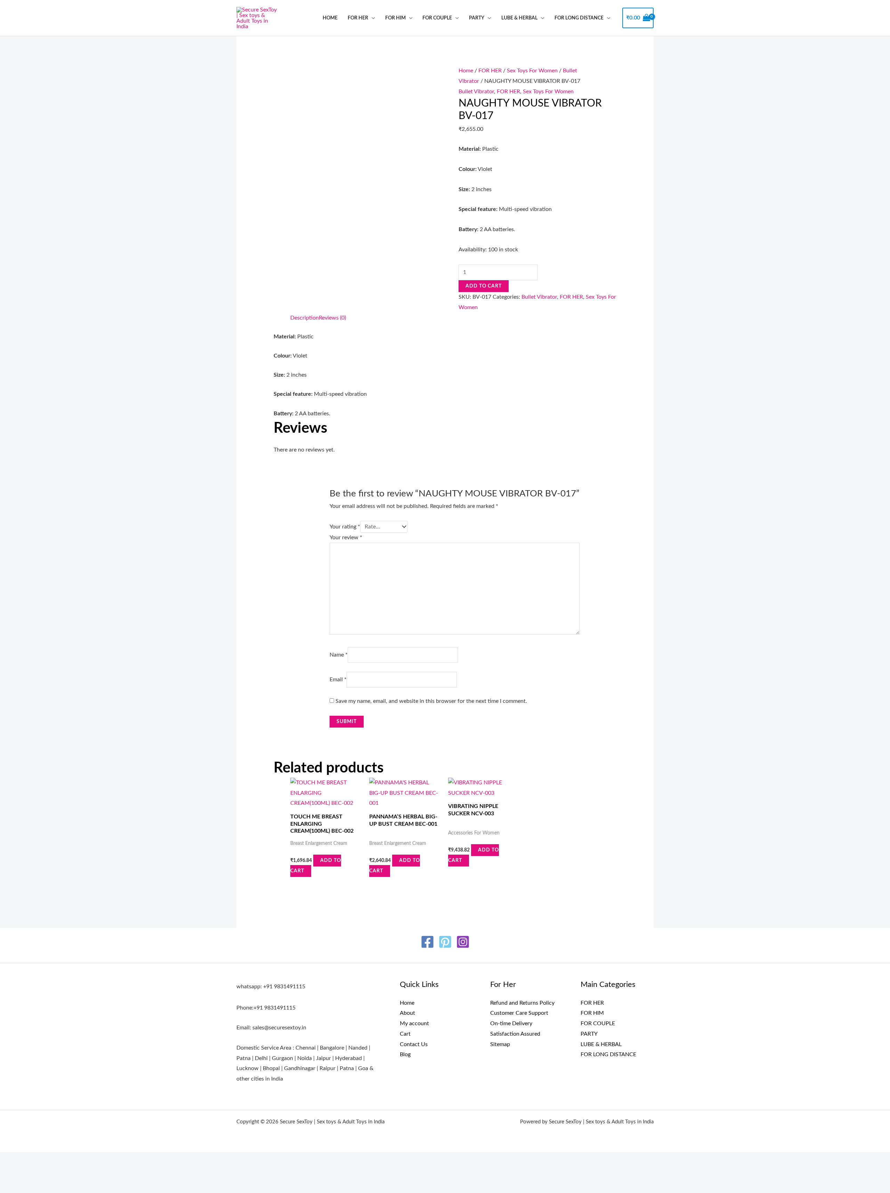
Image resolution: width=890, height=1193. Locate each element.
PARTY (476, 18)
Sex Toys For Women (532, 70)
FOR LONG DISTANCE (579, 18)
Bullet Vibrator (476, 91)
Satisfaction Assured (515, 1034)
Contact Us (414, 1044)
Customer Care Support (519, 1013)
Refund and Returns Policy (522, 1003)
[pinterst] (445, 942)
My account (414, 1023)
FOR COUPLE (437, 18)
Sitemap (500, 1044)
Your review (346, 537)
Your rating (345, 526)
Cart (405, 1034)
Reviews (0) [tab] (332, 318)
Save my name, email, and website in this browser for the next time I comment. (431, 701)
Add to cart (484, 286)
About (407, 1013)
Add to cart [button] (315, 865)
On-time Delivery (511, 1023)
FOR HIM (395, 18)
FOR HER (358, 18)
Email (338, 679)
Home (330, 18)
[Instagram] (463, 942)
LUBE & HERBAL (519, 18)
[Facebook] (427, 942)
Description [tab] (304, 318)
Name (339, 655)
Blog (405, 1054)
